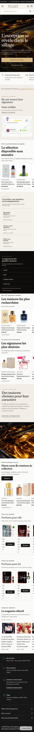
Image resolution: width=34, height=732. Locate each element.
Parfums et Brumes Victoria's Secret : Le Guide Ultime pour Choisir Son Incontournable (24, 641)
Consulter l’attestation (8, 112)
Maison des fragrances (13, 727)
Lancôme (19, 498)
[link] (13, 527)
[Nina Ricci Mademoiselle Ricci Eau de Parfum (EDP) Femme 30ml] (24, 363)
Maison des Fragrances (8, 372)
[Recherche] (30, 11)
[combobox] (17, 11)
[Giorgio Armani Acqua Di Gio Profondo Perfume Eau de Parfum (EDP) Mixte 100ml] (24, 317)
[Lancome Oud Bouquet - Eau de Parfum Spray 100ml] (23, 489)
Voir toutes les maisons (7, 290)
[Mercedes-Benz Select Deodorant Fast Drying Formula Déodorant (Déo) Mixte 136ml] (24, 171)
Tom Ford (4, 498)
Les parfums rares (17, 65)
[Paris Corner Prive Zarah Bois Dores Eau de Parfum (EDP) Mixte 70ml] (8, 171)
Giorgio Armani (5, 325)
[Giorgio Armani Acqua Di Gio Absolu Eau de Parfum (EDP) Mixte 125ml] (8, 317)
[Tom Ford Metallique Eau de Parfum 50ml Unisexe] (8, 489)
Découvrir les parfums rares (11, 416)
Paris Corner (5, 179)
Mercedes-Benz (21, 179)
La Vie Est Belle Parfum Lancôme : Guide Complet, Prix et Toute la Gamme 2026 (8, 641)
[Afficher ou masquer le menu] (2, 6)
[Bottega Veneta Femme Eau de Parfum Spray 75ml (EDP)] (8, 363)
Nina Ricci (19, 372)
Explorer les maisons (17, 59)
